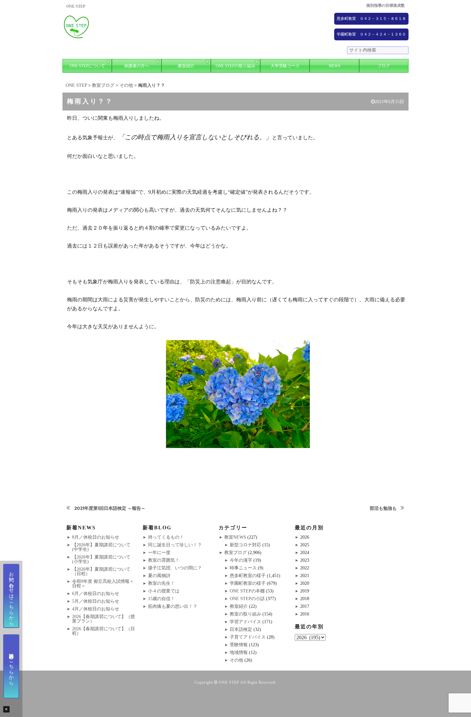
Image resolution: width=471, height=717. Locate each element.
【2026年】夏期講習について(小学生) (101, 559)
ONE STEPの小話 (247, 598)
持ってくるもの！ (166, 537)
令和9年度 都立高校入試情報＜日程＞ (103, 583)
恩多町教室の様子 (248, 575)
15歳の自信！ (161, 598)
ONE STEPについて (87, 65)
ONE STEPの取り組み (235, 65)
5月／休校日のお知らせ (95, 601)
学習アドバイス (245, 621)
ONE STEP (229, 682)
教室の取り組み (245, 614)
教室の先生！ (161, 583)
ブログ (383, 65)
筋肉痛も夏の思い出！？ (172, 606)
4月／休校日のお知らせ (95, 609)
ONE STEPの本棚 (247, 591)
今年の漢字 (241, 560)
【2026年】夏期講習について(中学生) (101, 547)
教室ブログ (235, 552)
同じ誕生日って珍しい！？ (175, 544)
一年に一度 (159, 552)
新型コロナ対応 (245, 544)
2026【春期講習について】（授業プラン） (103, 618)
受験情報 (239, 644)
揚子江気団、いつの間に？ (175, 568)
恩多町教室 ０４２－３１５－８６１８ (371, 18)
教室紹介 (186, 65)
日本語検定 (241, 629)
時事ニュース (243, 568)
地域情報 (239, 652)
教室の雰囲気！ (163, 560)
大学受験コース (285, 65)
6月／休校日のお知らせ (95, 593)
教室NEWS (235, 537)
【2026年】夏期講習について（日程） (101, 571)
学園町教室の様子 (248, 583)
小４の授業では (163, 591)
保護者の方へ (136, 65)
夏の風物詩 (159, 575)
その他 (236, 660)
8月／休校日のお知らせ (95, 537)
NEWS (334, 65)
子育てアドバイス (248, 637)
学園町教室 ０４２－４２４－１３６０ (371, 34)
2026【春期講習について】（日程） (103, 631)
